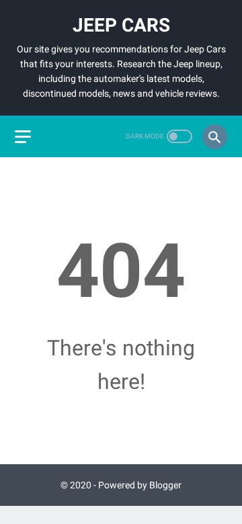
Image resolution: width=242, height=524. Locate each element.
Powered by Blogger (140, 485)
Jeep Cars (121, 25)
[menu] (23, 136)
